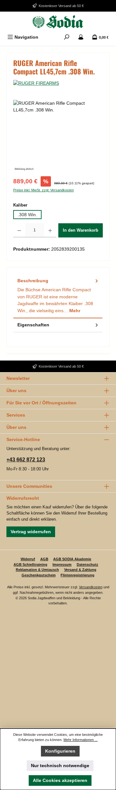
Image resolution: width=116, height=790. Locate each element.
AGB (44, 559)
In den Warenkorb (80, 230)
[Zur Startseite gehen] (58, 22)
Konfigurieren (60, 751)
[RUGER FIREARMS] (58, 83)
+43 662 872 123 (25, 459)
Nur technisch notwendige (60, 765)
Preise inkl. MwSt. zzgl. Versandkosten (43, 190)
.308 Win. (27, 214)
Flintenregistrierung (77, 575)
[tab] (57, 296)
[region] (58, 136)
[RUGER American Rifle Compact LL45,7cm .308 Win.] (58, 136)
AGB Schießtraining (30, 564)
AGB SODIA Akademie (72, 559)
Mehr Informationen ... (80, 740)
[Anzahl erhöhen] (50, 230)
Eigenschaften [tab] (33, 324)
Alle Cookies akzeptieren (60, 780)
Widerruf (28, 559)
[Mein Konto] (81, 37)
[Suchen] (67, 37)
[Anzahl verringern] (19, 230)
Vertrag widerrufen (31, 531)
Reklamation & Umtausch (37, 570)
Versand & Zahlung (80, 570)
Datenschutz (87, 564)
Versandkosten (90, 587)
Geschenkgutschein (39, 575)
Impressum (62, 564)
